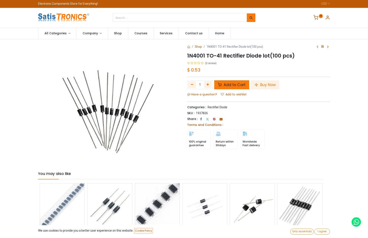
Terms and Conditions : (205, 125)
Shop (198, 46)
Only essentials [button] (302, 231)
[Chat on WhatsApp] (356, 222)
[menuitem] (118, 33)
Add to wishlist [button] (236, 94)
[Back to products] (322, 47)
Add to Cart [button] (234, 84)
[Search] (251, 17)
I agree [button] (322, 231)
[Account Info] (327, 18)
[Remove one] (192, 84)
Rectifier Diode (217, 107)
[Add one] (208, 84)
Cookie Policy (143, 230)
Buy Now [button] (267, 84)
